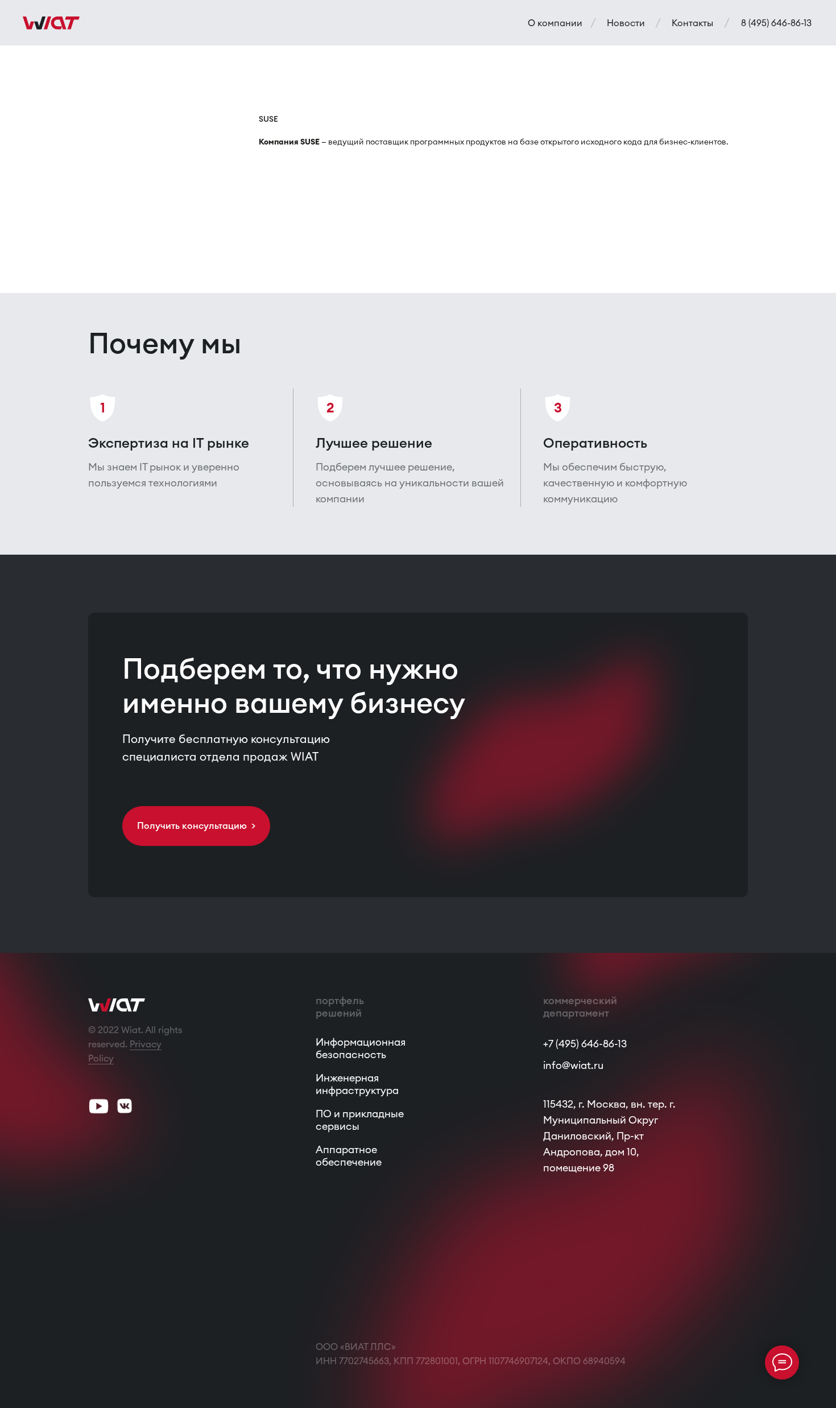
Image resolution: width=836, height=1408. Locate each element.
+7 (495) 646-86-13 (585, 1043)
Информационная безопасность (360, 1048)
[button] (196, 826)
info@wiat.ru (573, 1065)
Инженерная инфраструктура (357, 1084)
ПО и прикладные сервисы (360, 1120)
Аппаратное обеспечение (349, 1155)
